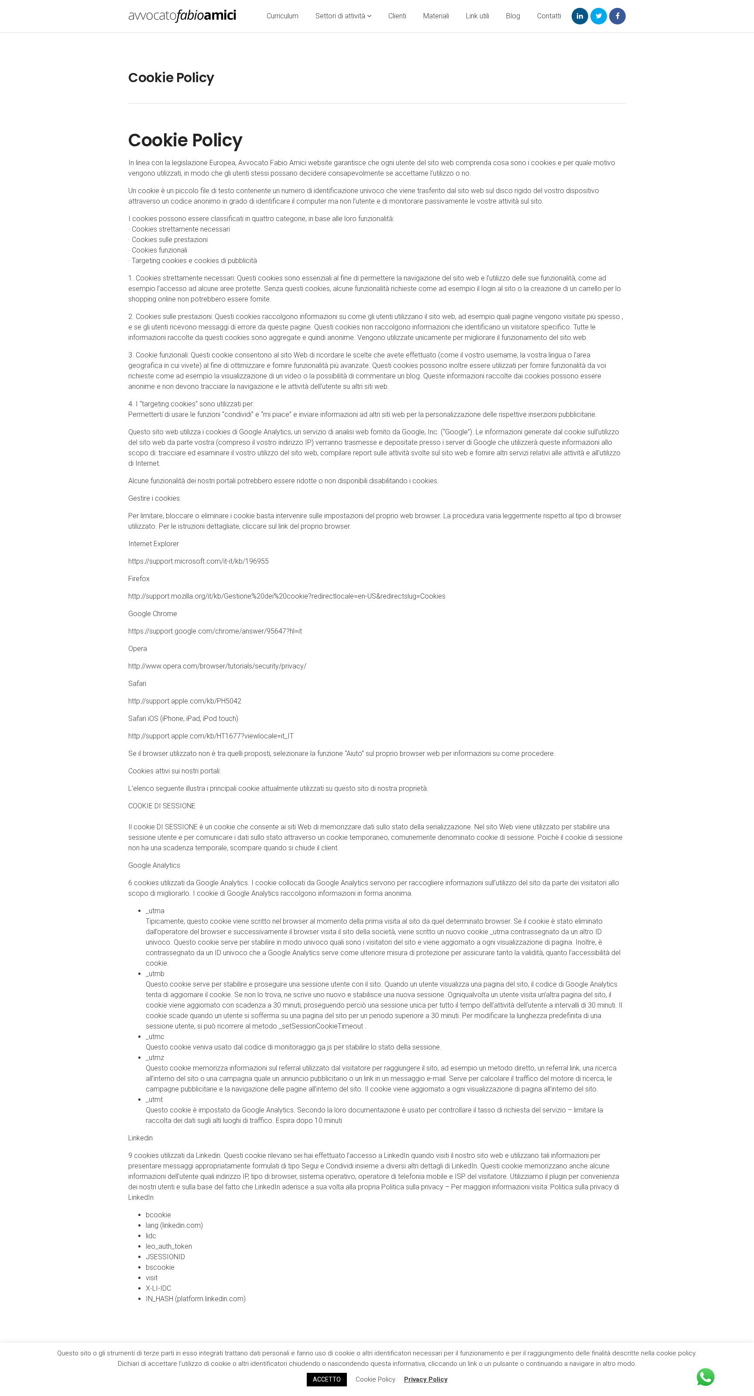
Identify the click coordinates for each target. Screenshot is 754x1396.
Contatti (549, 16)
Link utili (477, 16)
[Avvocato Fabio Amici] (182, 16)
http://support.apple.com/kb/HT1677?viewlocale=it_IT (211, 736)
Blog (513, 16)
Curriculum (282, 16)
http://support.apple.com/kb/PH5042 (184, 701)
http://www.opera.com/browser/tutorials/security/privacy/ (217, 666)
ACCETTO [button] (327, 1379)
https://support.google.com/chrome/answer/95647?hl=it (215, 631)
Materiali (436, 16)
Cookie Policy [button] (375, 1379)
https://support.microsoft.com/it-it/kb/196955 (198, 561)
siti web (393, 414)
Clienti (397, 16)
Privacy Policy (426, 1379)
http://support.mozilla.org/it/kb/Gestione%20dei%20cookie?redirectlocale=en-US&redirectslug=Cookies (287, 596)
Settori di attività (341, 16)
